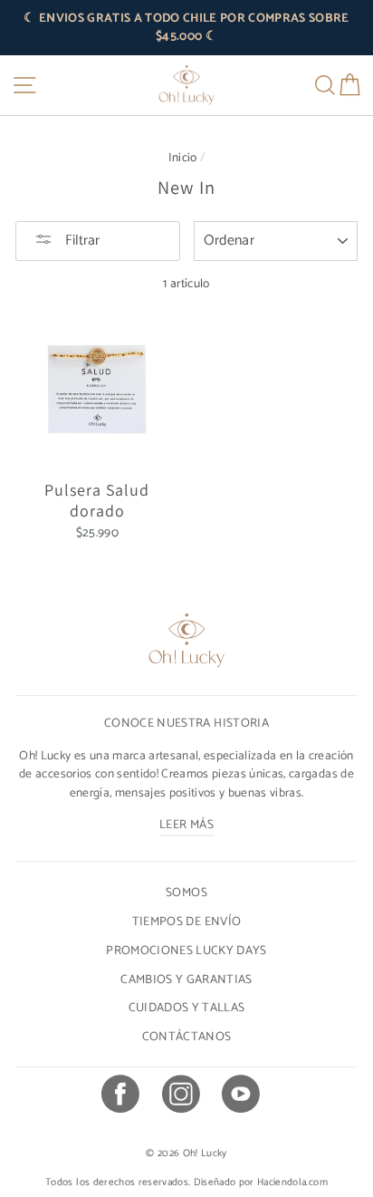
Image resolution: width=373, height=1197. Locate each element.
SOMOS (186, 893)
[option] (186, 27)
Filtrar (81, 240)
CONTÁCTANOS (187, 1037)
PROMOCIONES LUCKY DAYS (186, 950)
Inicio (182, 158)
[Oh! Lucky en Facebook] (119, 1096)
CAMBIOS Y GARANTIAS (186, 979)
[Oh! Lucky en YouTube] (240, 1096)
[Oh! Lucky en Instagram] (180, 1096)
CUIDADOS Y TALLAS (187, 1008)
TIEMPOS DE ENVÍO (186, 922)
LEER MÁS (186, 825)
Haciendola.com (292, 1182)
